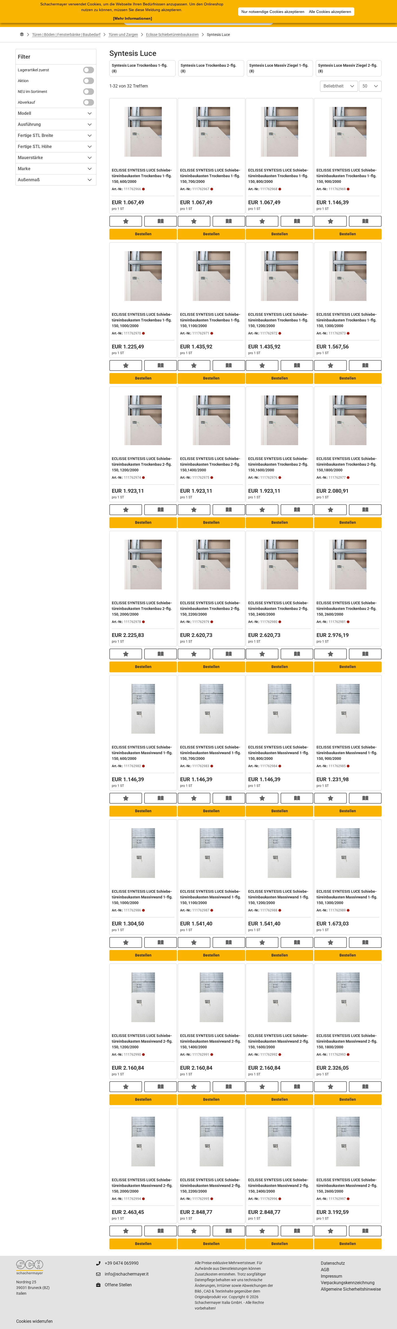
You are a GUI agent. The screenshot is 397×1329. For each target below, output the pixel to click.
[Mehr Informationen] (132, 18)
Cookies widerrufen (34, 1321)
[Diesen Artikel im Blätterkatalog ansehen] (160, 221)
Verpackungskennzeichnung (348, 1282)
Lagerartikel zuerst (33, 70)
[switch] (88, 70)
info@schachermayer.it (127, 1274)
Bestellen (143, 234)
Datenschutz (333, 1263)
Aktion (23, 81)
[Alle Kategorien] (22, 34)
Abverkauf (26, 102)
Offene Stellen (118, 1284)
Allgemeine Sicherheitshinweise (351, 1289)
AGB (325, 1269)
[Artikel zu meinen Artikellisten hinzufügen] (125, 221)
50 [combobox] (364, 86)
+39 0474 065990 (122, 1263)
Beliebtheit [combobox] (334, 86)
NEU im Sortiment (32, 91)
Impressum (331, 1276)
